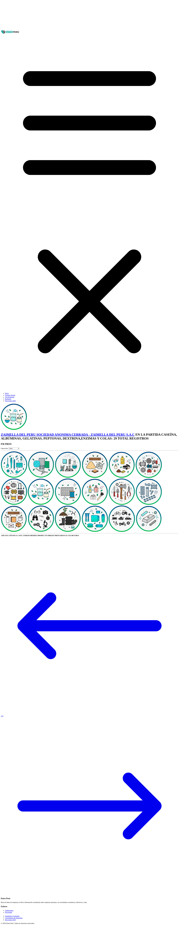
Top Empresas (9, 397)
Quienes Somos (10, 395)
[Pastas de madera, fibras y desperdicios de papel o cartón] (95, 477)
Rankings (8, 399)
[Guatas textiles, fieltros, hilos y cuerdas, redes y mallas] (41, 477)
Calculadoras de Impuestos (13, 918)
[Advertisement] (63, 15)
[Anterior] (89, 714)
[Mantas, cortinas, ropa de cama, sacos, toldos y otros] (95, 531)
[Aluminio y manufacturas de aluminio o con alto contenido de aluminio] (148, 531)
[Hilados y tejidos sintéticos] (68, 504)
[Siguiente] (89, 894)
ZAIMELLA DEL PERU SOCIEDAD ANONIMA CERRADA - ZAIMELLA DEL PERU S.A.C (68, 434)
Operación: (4, 448)
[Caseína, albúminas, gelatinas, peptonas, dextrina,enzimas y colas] (41, 504)
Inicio (7, 393)
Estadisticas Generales (12, 916)
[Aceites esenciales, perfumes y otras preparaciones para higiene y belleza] (95, 504)
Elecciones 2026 (10, 401)
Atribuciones (9, 910)
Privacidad (8, 912)
